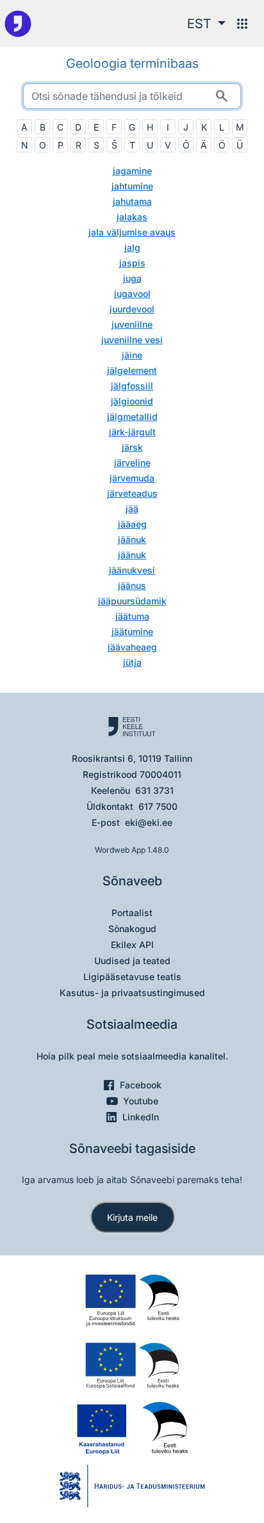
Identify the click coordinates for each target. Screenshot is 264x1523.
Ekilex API (132, 944)
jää (132, 508)
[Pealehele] (18, 23)
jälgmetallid (132, 416)
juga (132, 278)
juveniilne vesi (132, 339)
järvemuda (132, 477)
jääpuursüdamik (132, 600)
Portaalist (132, 912)
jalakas (132, 216)
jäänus (132, 585)
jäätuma (132, 616)
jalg (132, 247)
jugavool (132, 293)
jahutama (132, 201)
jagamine (132, 170)
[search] (132, 96)
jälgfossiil (132, 385)
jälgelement (132, 370)
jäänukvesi (132, 570)
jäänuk (132, 539)
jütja (132, 662)
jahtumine (132, 186)
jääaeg (132, 524)
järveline (132, 462)
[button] (206, 23)
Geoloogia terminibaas (132, 63)
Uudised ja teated (132, 960)
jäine (132, 355)
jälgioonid (132, 401)
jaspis (132, 262)
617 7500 (157, 806)
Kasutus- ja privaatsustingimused (132, 992)
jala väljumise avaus (132, 232)
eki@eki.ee (148, 822)
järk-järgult (132, 431)
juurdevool (132, 308)
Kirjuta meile (132, 1217)
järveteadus (132, 493)
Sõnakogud (132, 928)
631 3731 (154, 790)
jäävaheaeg (132, 646)
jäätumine (132, 631)
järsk (132, 447)
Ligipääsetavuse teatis (132, 976)
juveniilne (132, 324)
